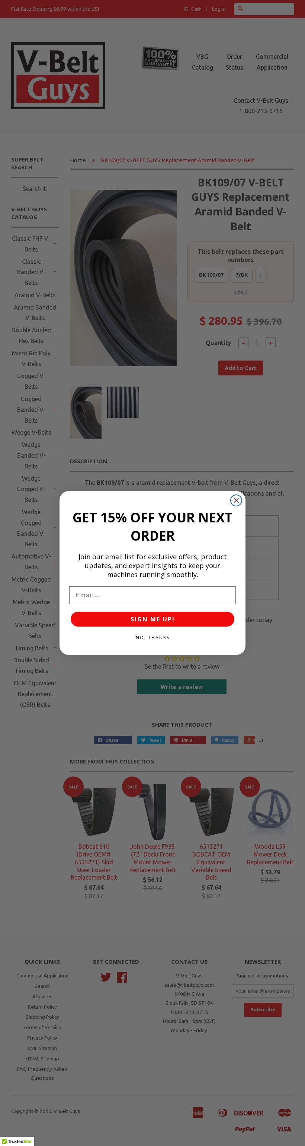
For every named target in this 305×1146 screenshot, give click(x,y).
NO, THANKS (153, 637)
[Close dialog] (236, 500)
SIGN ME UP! (153, 619)
